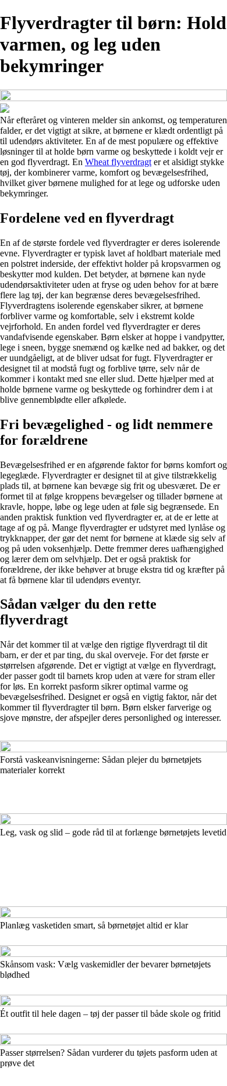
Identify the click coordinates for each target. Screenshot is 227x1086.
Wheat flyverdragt (118, 162)
